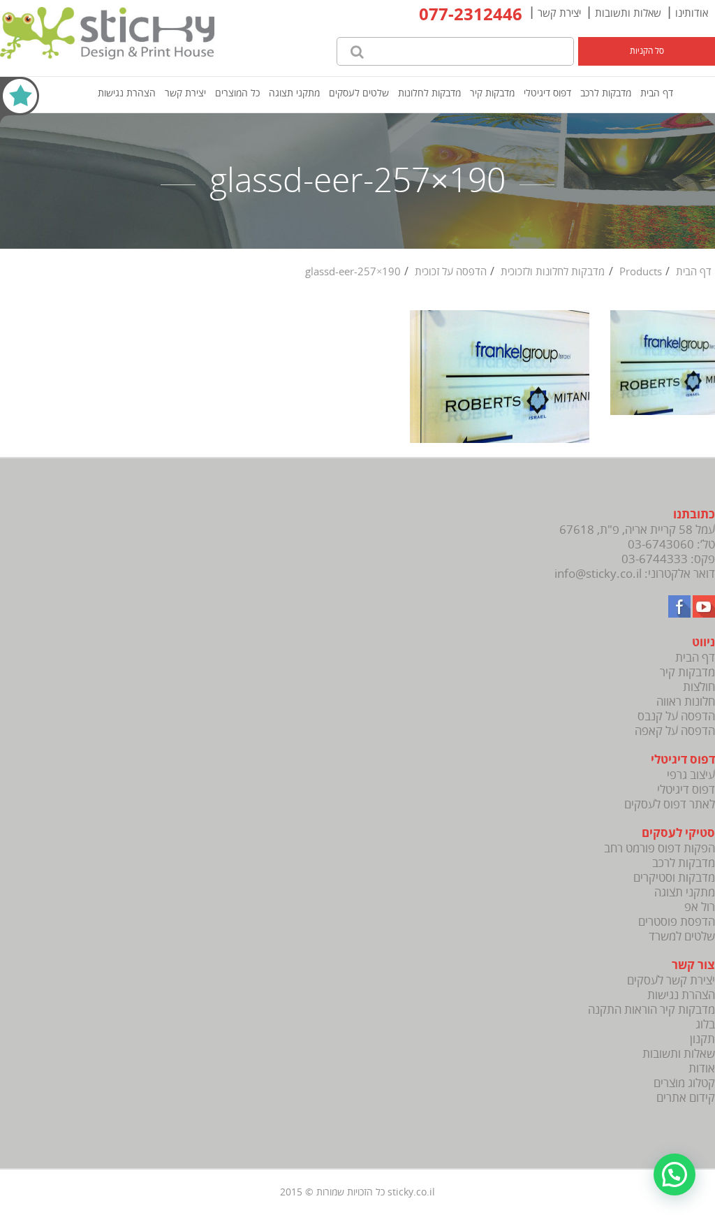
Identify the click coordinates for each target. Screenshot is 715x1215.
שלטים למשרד (682, 936)
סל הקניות (647, 51)
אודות (701, 1068)
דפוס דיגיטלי (547, 93)
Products (640, 271)
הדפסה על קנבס (676, 716)
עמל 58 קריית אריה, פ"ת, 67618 (637, 530)
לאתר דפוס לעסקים (669, 804)
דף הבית (656, 93)
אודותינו (691, 13)
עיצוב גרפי (691, 775)
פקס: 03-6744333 (668, 559)
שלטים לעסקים (359, 93)
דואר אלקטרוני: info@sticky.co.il (634, 574)
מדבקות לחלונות (429, 93)
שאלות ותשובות (628, 13)
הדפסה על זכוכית (451, 271)
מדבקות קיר (492, 93)
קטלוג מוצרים (684, 1083)
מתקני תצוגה (294, 93)
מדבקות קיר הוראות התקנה (651, 1010)
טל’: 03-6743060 (671, 544)
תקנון (702, 1039)
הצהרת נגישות (127, 93)
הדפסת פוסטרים (676, 922)
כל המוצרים (237, 93)
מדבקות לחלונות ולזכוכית (553, 271)
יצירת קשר (559, 13)
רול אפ (699, 907)
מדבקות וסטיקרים (674, 878)
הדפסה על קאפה (675, 731)
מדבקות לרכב (605, 93)
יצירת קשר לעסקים (671, 980)
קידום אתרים (685, 1098)
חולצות (699, 687)
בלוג (705, 1024)
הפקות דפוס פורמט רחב (659, 848)
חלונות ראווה (685, 701)
